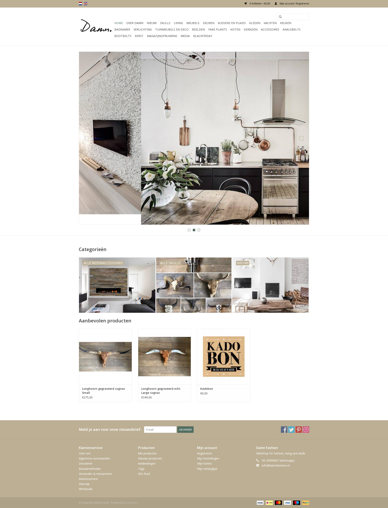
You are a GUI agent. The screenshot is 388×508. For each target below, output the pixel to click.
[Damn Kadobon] (223, 356)
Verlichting (143, 29)
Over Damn (134, 23)
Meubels (192, 23)
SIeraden (250, 29)
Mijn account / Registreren (294, 3)
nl (80, 3)
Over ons (85, 453)
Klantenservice (88, 479)
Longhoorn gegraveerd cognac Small (103, 391)
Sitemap (84, 484)
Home (118, 23)
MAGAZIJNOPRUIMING (162, 36)
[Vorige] (87, 138)
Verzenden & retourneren (95, 474)
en (85, 3)
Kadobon (206, 389)
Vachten (270, 23)
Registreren (204, 453)
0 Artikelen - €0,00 (260, 3)
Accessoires (270, 29)
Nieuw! (152, 23)
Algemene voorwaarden (94, 458)
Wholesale (85, 489)
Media (185, 36)
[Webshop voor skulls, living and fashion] (96, 26)
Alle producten (147, 453)
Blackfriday (202, 36)
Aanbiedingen (147, 463)
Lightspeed (131, 502)
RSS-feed (144, 474)
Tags (141, 469)
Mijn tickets (204, 463)
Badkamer (122, 29)
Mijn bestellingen (208, 458)
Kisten (235, 29)
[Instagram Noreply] (306, 429)
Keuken (285, 23)
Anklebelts (291, 29)
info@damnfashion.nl (276, 465)
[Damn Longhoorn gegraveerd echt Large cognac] (164, 356)
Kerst (139, 36)
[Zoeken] (280, 17)
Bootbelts (122, 36)
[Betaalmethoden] (259, 502)
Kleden (254, 23)
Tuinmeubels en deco (172, 29)
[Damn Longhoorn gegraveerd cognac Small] (105, 356)
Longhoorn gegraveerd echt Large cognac (160, 391)
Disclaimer (86, 463)
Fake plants (217, 29)
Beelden (198, 29)
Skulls (165, 23)
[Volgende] (301, 138)
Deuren (208, 23)
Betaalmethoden (90, 469)
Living (178, 23)
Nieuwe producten (150, 458)
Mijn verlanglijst (207, 469)
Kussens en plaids (232, 23)
